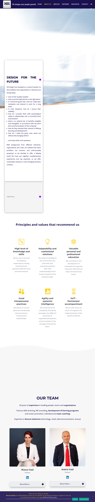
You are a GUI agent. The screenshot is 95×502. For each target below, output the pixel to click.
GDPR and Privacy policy (50, 497)
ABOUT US (47, 4)
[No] (93, 497)
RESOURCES (75, 4)
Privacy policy (84, 499)
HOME (40, 4)
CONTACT (85, 4)
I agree (75, 499)
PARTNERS (65, 4)
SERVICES (56, 4)
